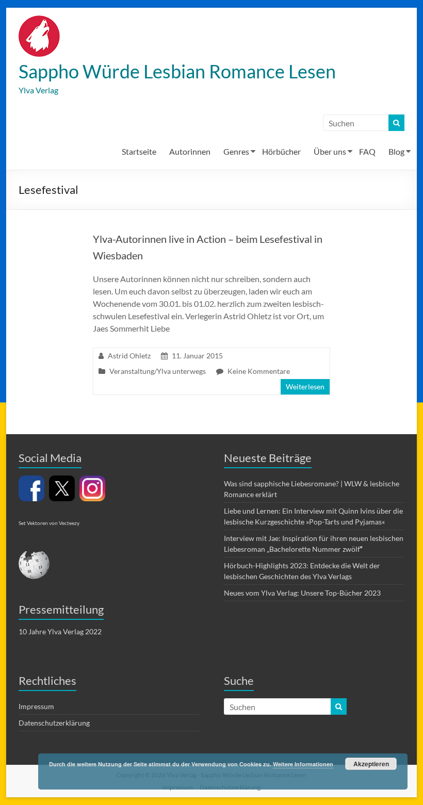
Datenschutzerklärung (54, 722)
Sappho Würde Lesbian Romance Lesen (177, 71)
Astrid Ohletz (129, 355)
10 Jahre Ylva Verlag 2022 (60, 631)
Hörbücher (281, 151)
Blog (396, 151)
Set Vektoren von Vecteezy (49, 523)
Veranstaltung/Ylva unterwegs (157, 371)
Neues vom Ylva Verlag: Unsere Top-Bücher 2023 (302, 592)
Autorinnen (189, 151)
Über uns (330, 151)
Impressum (36, 706)
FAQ (367, 151)
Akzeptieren (371, 763)
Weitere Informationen (303, 764)
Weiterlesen (305, 386)
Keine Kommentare (258, 371)
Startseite (139, 151)
